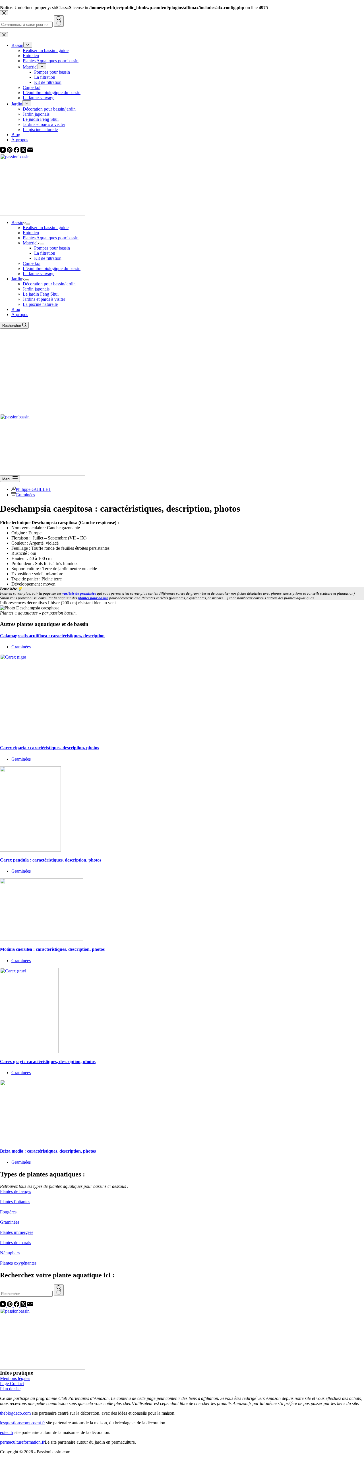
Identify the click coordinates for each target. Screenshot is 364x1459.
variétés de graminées (79, 593)
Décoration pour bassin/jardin (49, 283)
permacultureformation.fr (22, 1442)
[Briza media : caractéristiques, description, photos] (41, 1140)
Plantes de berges (15, 1191)
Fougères (8, 1211)
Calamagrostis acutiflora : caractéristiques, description (52, 635)
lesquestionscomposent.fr (22, 1422)
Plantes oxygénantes (18, 1263)
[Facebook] (17, 151)
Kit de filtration (47, 258)
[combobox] (26, 1294)
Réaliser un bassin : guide (46, 227)
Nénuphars (10, 1252)
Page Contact (12, 1383)
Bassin (17, 222)
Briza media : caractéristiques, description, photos (48, 1151)
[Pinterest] (10, 151)
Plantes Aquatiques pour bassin (50, 237)
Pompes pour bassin (52, 248)
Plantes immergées (16, 1232)
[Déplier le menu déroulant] (28, 224)
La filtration (44, 253)
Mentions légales (15, 1378)
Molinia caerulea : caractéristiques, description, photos (52, 949)
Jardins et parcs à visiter (44, 299)
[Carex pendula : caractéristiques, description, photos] (30, 850)
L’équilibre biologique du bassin (51, 268)
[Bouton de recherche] (59, 1290)
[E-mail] (30, 151)
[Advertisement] (182, 371)
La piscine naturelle (40, 304)
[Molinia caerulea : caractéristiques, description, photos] (41, 939)
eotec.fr (6, 1432)
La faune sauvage (38, 273)
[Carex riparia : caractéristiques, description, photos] (30, 737)
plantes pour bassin (93, 598)
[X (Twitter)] (23, 151)
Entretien (31, 232)
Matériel (30, 242)
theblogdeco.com (15, 1413)
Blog (15, 309)
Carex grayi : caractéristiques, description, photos (48, 1061)
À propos (19, 314)
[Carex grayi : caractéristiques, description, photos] (29, 1051)
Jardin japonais (36, 289)
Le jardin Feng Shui (41, 294)
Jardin (16, 278)
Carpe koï (31, 263)
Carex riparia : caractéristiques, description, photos (49, 747)
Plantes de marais (15, 1242)
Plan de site (10, 1388)
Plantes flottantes (15, 1201)
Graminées (25, 494)
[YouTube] (3, 151)
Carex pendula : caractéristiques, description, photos (50, 860)
